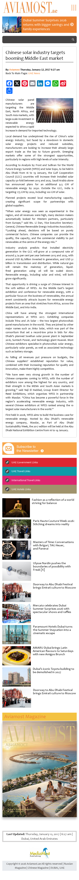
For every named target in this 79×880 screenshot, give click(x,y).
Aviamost (14, 69)
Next (72, 25)
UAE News (34, 73)
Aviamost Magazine (25, 717)
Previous (7, 25)
